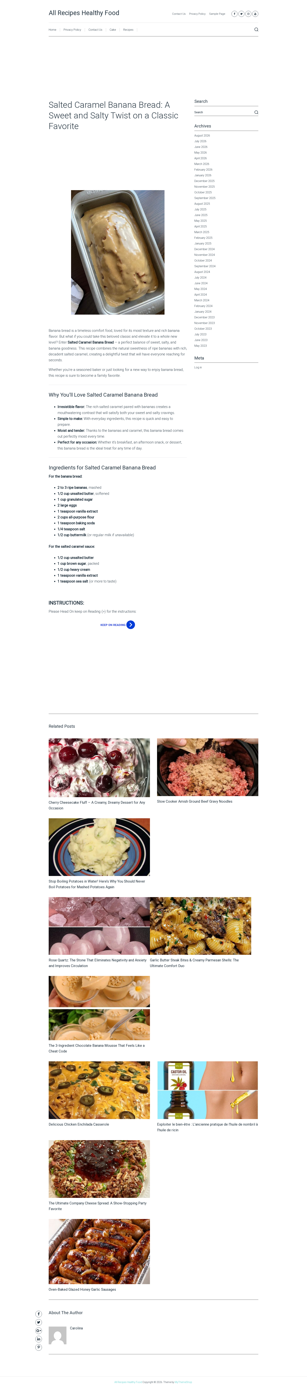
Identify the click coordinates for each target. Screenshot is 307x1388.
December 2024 (204, 249)
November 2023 (204, 323)
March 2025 (201, 232)
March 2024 (201, 300)
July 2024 (200, 277)
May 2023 (200, 345)
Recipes (128, 29)
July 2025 (200, 209)
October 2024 (203, 260)
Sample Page (217, 13)
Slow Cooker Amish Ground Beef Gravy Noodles (194, 801)
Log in (198, 367)
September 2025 (205, 198)
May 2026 (200, 152)
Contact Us (179, 13)
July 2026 (200, 141)
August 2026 (202, 135)
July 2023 (200, 334)
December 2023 (204, 317)
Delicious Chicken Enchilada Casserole (79, 1124)
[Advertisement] (153, 73)
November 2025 (204, 186)
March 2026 (201, 164)
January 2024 (202, 311)
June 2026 (201, 147)
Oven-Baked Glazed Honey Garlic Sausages (82, 1289)
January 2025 (202, 243)
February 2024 (203, 306)
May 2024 (200, 289)
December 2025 (204, 181)
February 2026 (203, 169)
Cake (113, 29)
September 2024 (205, 266)
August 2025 (202, 203)
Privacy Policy (197, 13)
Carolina (76, 1328)
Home (52, 29)
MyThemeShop (183, 1382)
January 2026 (202, 175)
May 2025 (200, 220)
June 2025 (201, 215)
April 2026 (200, 158)
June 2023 (201, 340)
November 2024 (204, 255)
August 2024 (202, 272)
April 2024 (200, 294)
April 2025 (200, 226)
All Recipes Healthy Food (84, 13)
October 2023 (203, 328)
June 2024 (201, 283)
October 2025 (203, 192)
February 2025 (203, 238)
